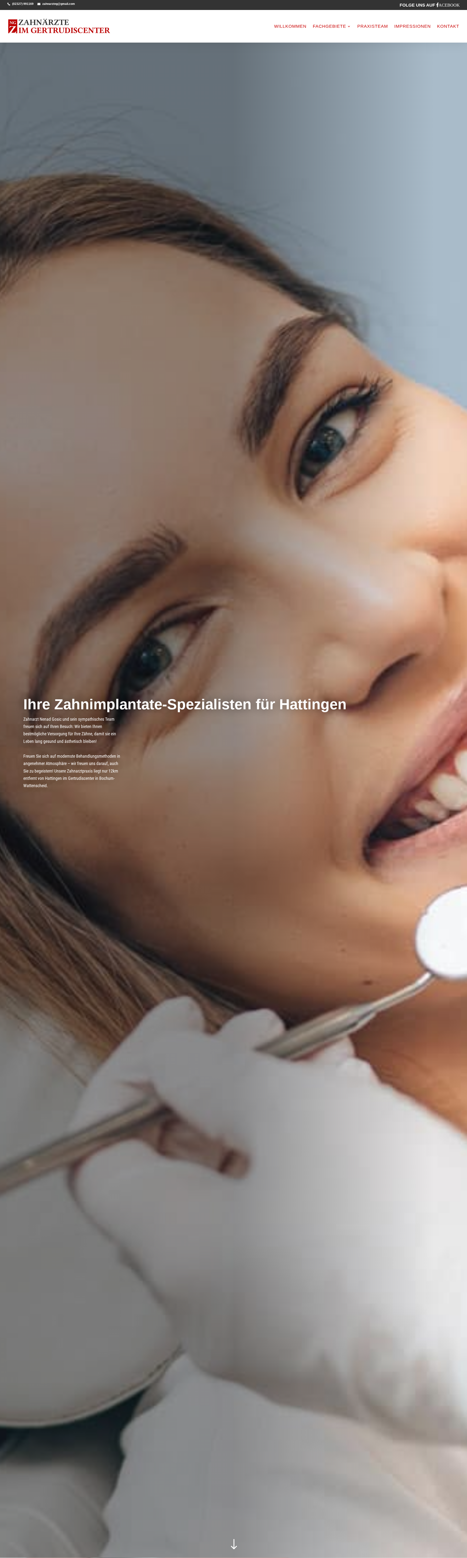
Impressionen (412, 27)
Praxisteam (372, 27)
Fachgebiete (329, 27)
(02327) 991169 (23, 4)
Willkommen (290, 27)
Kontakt (448, 27)
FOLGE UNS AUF (430, 5)
